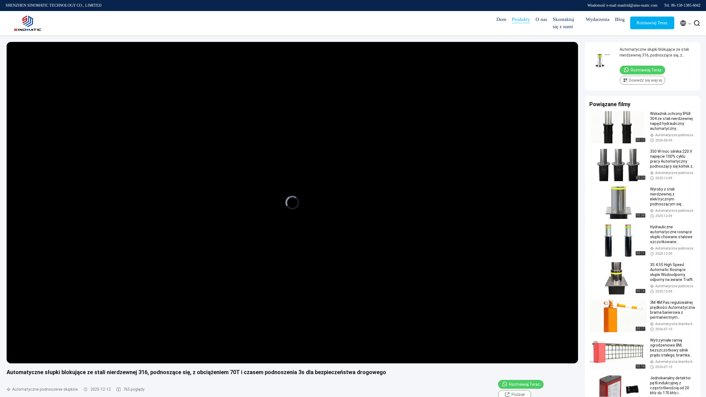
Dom (501, 19)
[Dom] (28, 23)
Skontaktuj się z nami (563, 23)
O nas (541, 19)
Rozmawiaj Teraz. (652, 22)
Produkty (521, 19)
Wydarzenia (597, 19)
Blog (620, 19)
